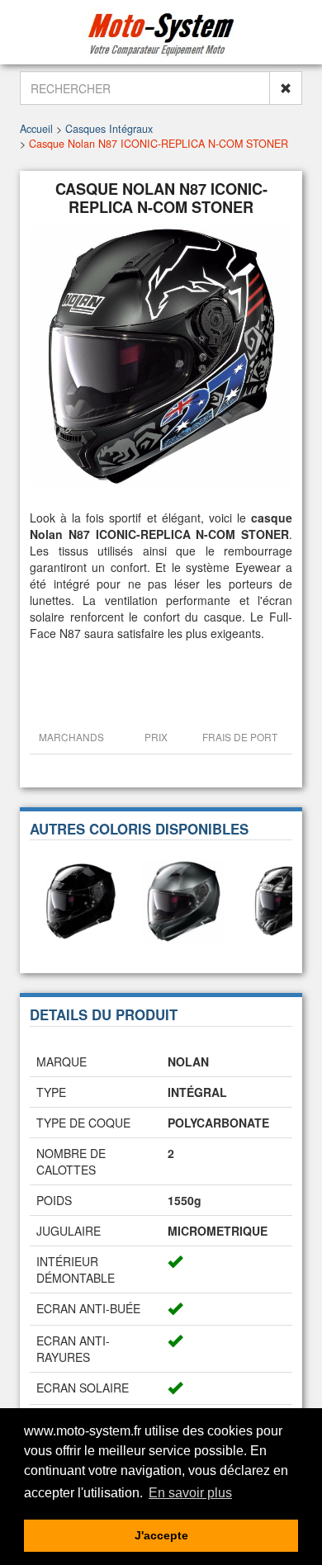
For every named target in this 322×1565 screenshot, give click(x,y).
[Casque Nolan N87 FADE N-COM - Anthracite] (183, 899)
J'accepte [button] (161, 1535)
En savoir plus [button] (190, 1493)
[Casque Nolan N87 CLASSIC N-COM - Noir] (81, 899)
